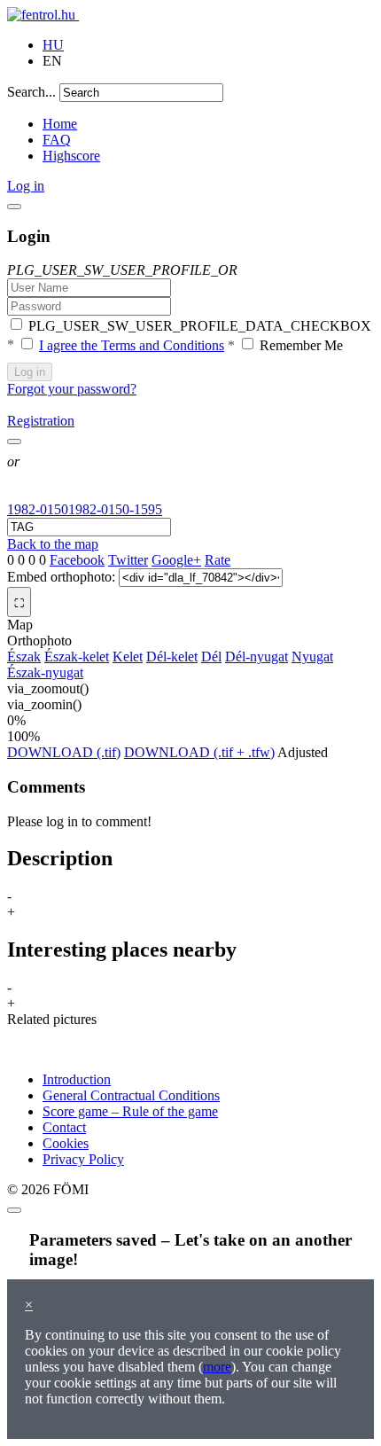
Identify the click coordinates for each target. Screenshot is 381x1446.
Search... (31, 91)
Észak (24, 656)
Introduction (77, 1079)
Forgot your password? (71, 388)
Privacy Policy (83, 1159)
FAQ (57, 139)
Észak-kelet (76, 656)
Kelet (128, 656)
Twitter (128, 559)
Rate (217, 559)
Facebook (77, 559)
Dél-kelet (172, 656)
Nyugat (312, 656)
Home (60, 123)
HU (53, 44)
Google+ (176, 559)
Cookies (66, 1143)
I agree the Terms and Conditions (131, 345)
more (217, 1366)
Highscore (71, 155)
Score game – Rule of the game (130, 1111)
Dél (211, 656)
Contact (64, 1127)
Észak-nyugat (45, 672)
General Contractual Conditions (131, 1095)
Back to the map (52, 543)
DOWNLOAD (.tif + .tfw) (199, 752)
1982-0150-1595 (115, 509)
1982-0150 (37, 509)
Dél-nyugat (256, 656)
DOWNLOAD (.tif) (64, 752)
